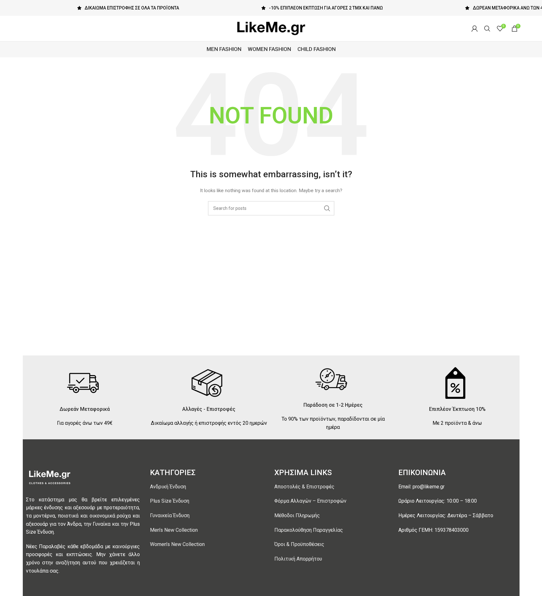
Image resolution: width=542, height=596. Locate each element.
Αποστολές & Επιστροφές (304, 487)
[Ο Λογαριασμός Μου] (474, 28)
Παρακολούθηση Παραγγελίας (308, 530)
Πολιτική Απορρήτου (298, 559)
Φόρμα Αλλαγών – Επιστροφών (310, 501)
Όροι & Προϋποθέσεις (299, 544)
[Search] (487, 28)
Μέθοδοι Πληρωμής (297, 515)
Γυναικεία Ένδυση (170, 515)
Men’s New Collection (174, 530)
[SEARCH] (327, 208)
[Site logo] (271, 28)
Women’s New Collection (177, 544)
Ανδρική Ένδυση (168, 487)
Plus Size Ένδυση (169, 501)
